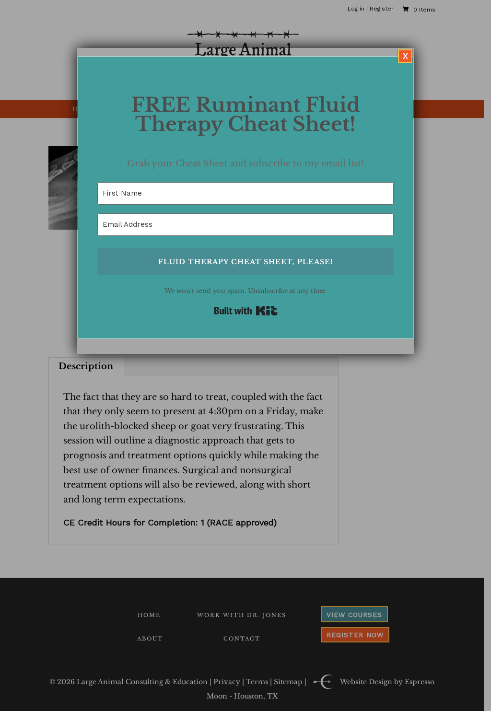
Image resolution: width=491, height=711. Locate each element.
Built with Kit (246, 310)
